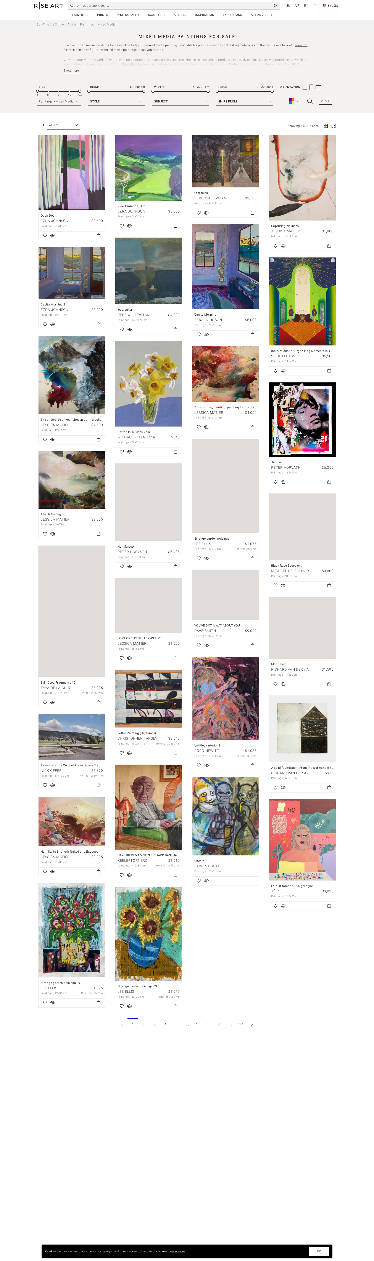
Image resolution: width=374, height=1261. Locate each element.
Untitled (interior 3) (208, 745)
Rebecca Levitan (210, 198)
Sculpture (156, 14)
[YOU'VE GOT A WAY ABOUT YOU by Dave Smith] (225, 595)
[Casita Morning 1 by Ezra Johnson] (225, 266)
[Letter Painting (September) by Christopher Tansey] (148, 699)
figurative (97, 49)
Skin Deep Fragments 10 (58, 682)
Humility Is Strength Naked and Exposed (69, 851)
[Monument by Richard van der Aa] (302, 628)
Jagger (276, 462)
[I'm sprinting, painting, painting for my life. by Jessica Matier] (225, 374)
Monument (279, 664)
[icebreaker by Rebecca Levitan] (148, 271)
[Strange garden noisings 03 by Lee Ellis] (148, 934)
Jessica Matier (285, 231)
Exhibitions (232, 14)
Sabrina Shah (207, 866)
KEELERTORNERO (133, 860)
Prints (102, 14)
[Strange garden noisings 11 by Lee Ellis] (225, 486)
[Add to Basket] (98, 236)
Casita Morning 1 (206, 314)
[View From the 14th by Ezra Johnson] (148, 168)
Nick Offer (51, 771)
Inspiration (204, 14)
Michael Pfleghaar (136, 437)
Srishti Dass (283, 356)
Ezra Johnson (54, 221)
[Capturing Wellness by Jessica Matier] (302, 178)
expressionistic (74, 49)
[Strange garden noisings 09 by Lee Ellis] (72, 930)
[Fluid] (333, 126)
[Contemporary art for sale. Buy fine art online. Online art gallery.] (48, 6)
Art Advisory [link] (261, 14)
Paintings (80, 14)
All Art (72, 24)
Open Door (48, 215)
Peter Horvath (286, 467)
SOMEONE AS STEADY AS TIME (140, 638)
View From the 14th (132, 206)
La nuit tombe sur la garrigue (292, 886)
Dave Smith (205, 631)
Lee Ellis (202, 544)
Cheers (199, 861)
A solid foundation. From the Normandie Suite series (308, 767)
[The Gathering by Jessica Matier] (72, 480)
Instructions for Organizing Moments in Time (303, 351)
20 (209, 1024)
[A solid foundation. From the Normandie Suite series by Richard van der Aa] (302, 729)
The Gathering (51, 514)
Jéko (275, 891)
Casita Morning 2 (53, 304)
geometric (300, 45)
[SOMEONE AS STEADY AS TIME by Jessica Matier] (148, 605)
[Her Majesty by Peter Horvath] (148, 502)
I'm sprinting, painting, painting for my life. (224, 407)
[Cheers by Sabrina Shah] (225, 816)
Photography (128, 14)
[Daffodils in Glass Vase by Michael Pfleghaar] (148, 384)
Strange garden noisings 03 (137, 986)
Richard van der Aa (290, 669)
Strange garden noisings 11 (214, 538)
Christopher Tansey (138, 738)
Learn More (177, 1251)
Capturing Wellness (285, 226)
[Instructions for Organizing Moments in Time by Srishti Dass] (302, 301)
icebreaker (125, 309)
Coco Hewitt (206, 751)
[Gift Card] (306, 5)
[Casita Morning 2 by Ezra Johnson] (72, 273)
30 (219, 1024)
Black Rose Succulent (286, 565)
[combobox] (61, 125)
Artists (180, 14)
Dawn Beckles (132, 64)
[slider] (37, 91)
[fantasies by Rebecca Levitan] (225, 161)
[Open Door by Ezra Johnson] (72, 172)
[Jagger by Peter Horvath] (302, 419)
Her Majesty (126, 546)
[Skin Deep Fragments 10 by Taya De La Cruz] (72, 611)
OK (319, 1251)
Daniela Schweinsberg (168, 59)
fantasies (201, 193)
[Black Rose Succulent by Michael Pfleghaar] (302, 527)
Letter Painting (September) (138, 733)
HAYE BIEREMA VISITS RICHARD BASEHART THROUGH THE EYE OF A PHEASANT (176, 855)
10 (198, 1024)
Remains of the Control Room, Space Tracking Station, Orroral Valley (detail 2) (97, 765)
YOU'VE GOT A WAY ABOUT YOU (217, 625)
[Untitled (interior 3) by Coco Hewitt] (225, 698)
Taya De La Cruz (56, 688)
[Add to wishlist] (45, 236)
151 (241, 1024)
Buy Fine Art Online (50, 24)
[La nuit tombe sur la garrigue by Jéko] (302, 840)
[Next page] (252, 1024)
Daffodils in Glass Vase (134, 432)
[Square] (326, 126)
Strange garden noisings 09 (60, 983)
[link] (276, 6)
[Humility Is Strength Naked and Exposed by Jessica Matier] (72, 821)
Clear (325, 101)
